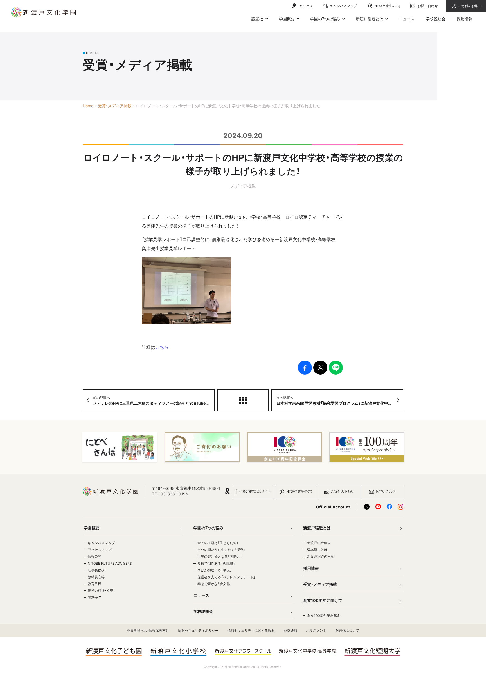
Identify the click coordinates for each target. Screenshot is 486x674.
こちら (162, 347)
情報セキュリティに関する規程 (251, 630)
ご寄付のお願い (469, 6)
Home (88, 106)
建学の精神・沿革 (100, 590)
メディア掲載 (243, 186)
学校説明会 (436, 19)
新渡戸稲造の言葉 (320, 556)
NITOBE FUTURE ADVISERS (110, 563)
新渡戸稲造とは (369, 19)
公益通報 (290, 630)
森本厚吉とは (317, 550)
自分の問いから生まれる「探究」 (221, 550)
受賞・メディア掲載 (114, 106)
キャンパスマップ (343, 6)
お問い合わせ (427, 6)
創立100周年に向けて (322, 600)
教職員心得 (96, 577)
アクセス (305, 6)
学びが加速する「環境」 (214, 570)
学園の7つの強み (325, 19)
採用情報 (464, 19)
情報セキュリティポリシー (198, 630)
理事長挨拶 (96, 570)
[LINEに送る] (336, 368)
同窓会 (93, 597)
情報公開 (94, 556)
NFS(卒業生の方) (387, 6)
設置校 (257, 19)
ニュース (407, 19)
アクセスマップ (99, 550)
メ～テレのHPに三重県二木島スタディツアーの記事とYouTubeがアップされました (154, 400)
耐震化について (347, 630)
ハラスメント (316, 630)
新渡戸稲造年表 (319, 543)
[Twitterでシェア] (320, 368)
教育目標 (94, 584)
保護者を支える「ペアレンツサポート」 (226, 577)
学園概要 (287, 19)
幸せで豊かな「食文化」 (214, 584)
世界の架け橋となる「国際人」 (219, 556)
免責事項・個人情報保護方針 (148, 630)
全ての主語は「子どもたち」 (217, 543)
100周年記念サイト (256, 491)
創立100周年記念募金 (323, 615)
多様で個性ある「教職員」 (216, 563)
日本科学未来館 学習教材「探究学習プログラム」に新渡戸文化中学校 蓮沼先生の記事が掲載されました (339, 400)
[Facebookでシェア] (305, 368)
